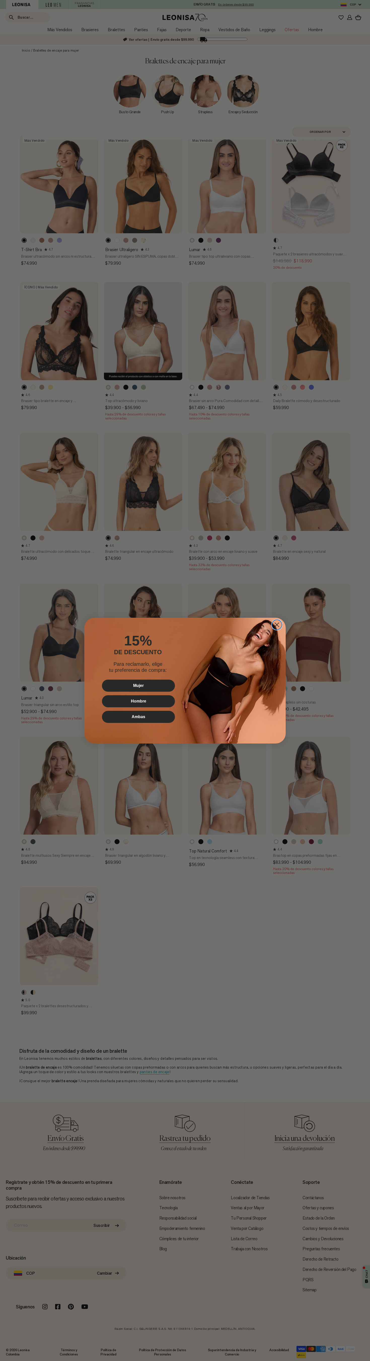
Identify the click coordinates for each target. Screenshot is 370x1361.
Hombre (138, 701)
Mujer (138, 685)
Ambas (138, 717)
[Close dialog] (277, 625)
